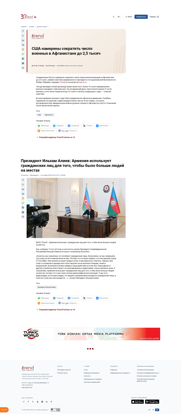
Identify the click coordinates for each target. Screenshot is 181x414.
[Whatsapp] (24, 402)
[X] (33, 402)
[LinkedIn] (47, 402)
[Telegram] (42, 402)
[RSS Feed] (51, 402)
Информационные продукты (120, 373)
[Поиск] (114, 17)
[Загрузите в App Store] (137, 402)
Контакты (87, 376)
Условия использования (145, 370)
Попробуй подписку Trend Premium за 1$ (57, 137)
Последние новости (64, 370)
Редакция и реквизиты (92, 373)
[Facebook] (28, 402)
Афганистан (49, 115)
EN (149, 410)
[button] (23, 31)
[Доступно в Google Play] (152, 402)
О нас (86, 370)
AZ (153, 410)
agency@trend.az (27, 387)
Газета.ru (82, 82)
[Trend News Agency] (28, 368)
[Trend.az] (28, 16)
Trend (62, 82)
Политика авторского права (146, 376)
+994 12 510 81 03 (27, 385)
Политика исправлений (92, 382)
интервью (65, 251)
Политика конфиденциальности (148, 373)
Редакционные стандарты (93, 379)
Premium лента (62, 373)
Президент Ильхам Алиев (47, 287)
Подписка (113, 370)
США (39, 115)
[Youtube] (37, 402)
